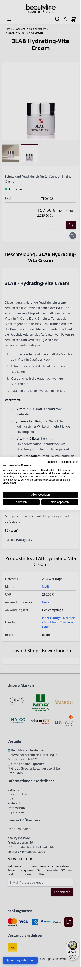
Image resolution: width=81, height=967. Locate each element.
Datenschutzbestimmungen (62, 461)
